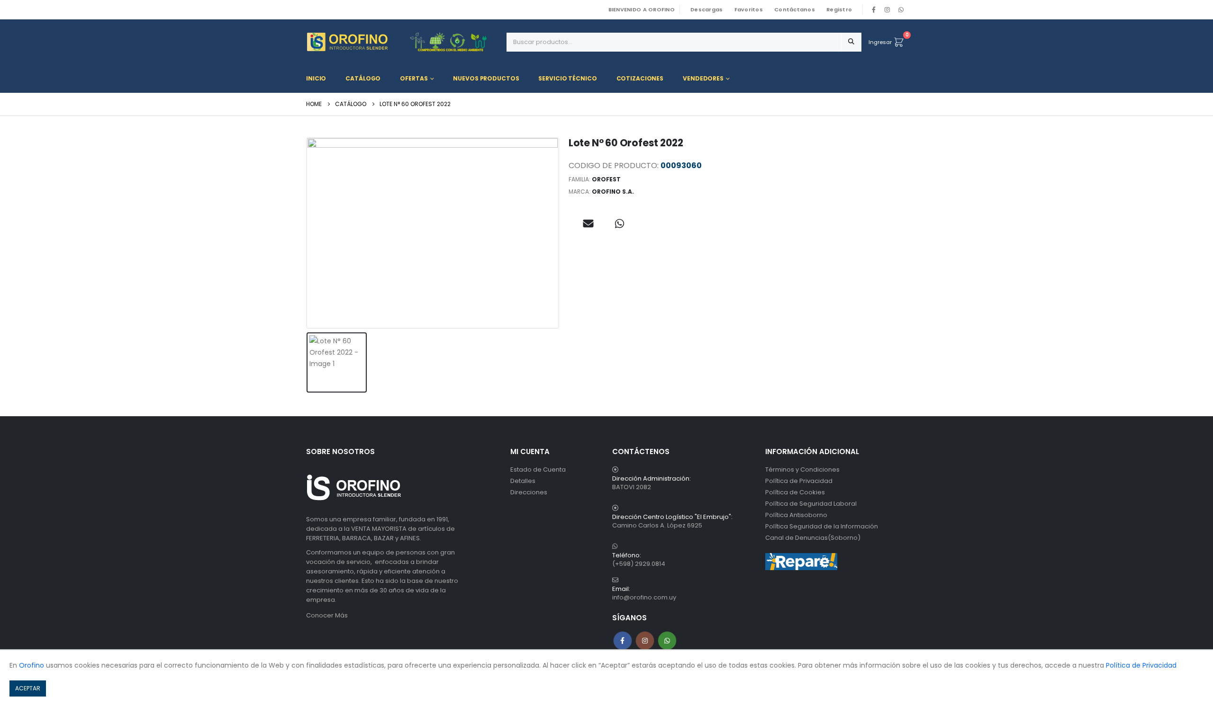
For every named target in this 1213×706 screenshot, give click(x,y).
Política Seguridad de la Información (821, 526)
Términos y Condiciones (802, 469)
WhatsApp (901, 9)
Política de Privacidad (799, 480)
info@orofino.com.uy (644, 597)
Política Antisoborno (796, 514)
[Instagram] (887, 9)
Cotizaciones (640, 78)
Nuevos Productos (486, 78)
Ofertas (413, 78)
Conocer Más (327, 615)
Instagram (644, 640)
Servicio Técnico (567, 78)
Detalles (522, 480)
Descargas (706, 9)
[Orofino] (402, 42)
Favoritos (748, 9)
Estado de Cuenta (538, 469)
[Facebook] (874, 9)
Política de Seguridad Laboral (811, 503)
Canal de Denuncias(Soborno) (812, 537)
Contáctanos (794, 9)
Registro (839, 9)
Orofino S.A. (613, 192)
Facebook (622, 640)
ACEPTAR (27, 688)
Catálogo (362, 78)
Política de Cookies (795, 492)
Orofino (31, 665)
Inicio (316, 78)
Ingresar (880, 42)
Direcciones (528, 492)
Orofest (606, 179)
